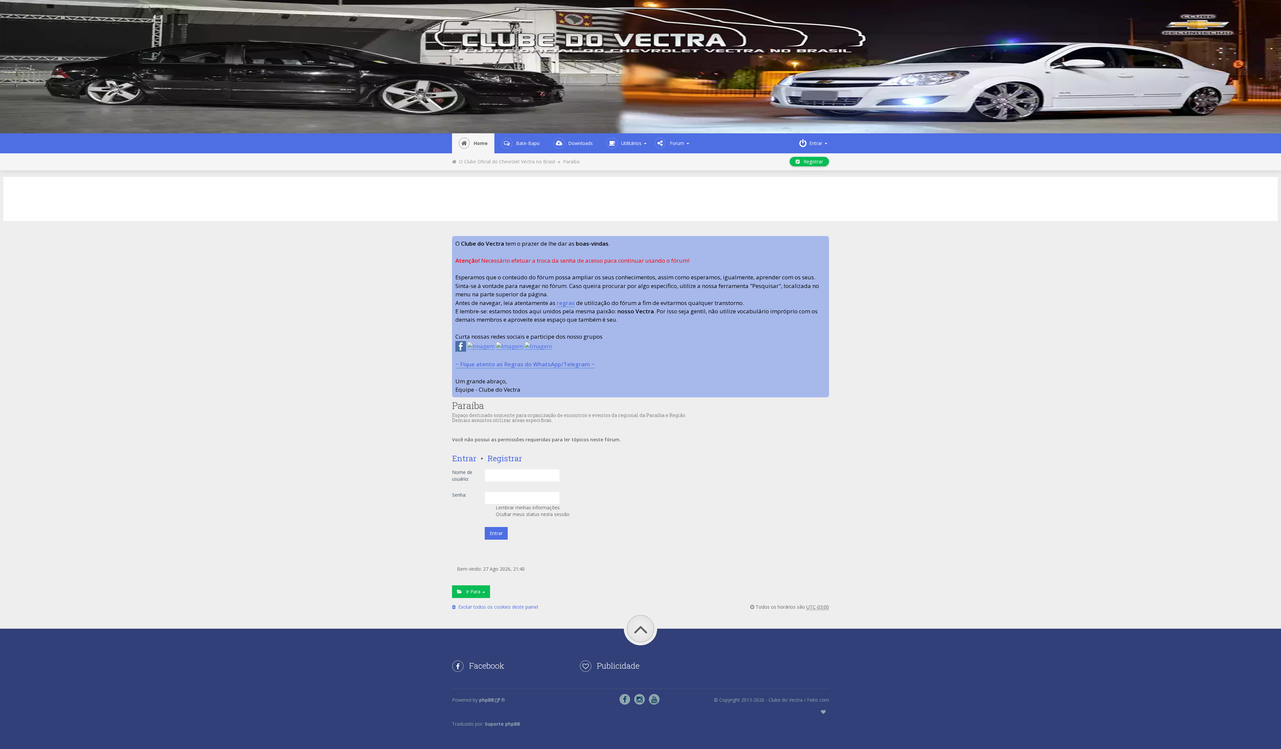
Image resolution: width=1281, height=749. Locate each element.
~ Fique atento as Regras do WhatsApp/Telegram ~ (524, 364)
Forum (677, 143)
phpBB (486, 700)
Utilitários (631, 143)
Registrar (811, 161)
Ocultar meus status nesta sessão (531, 514)
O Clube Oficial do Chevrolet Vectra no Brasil (505, 161)
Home (481, 143)
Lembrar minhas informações (527, 507)
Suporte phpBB (502, 724)
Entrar (464, 458)
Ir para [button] (472, 591)
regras (566, 303)
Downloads (580, 143)
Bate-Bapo (528, 143)
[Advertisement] (640, 198)
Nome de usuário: (462, 475)
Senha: (459, 495)
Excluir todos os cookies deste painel (497, 607)
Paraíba (571, 161)
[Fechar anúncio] (824, 241)
